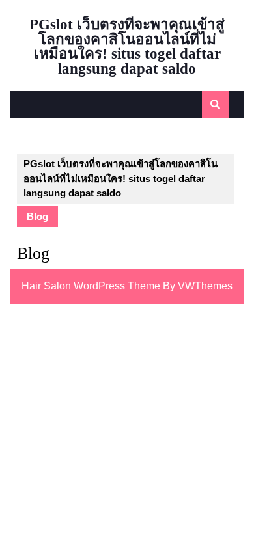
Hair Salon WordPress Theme (90, 285)
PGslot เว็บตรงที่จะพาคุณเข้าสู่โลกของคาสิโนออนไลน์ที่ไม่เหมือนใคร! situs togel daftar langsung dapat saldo (127, 46)
